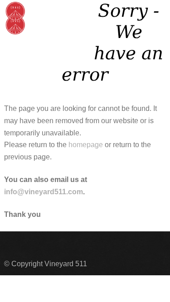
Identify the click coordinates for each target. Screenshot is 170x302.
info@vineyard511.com (43, 192)
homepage (85, 145)
